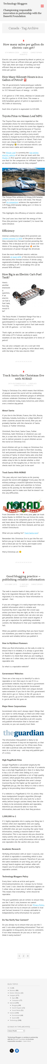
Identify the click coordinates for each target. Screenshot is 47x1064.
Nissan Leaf (11, 152)
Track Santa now (31, 533)
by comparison (12, 202)
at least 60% (15, 257)
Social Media (16, 1010)
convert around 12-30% (12, 238)
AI (10, 988)
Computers (15, 1000)
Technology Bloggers (15, 3)
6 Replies (33, 383)
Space (14, 1018)
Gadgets (12, 995)
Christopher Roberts (23, 385)
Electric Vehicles (15, 993)
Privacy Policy (38, 905)
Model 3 (5, 158)
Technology (13, 1020)
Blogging (15, 1005)
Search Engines (17, 1008)
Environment (16, 1015)
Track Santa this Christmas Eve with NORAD (23, 377)
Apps (13, 998)
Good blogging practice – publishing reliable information (23, 578)
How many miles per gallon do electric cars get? (23, 46)
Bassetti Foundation (19, 1039)
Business (12, 990)
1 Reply (25, 52)
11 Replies (24, 584)
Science (12, 1013)
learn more (27, 1041)
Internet (12, 1003)
